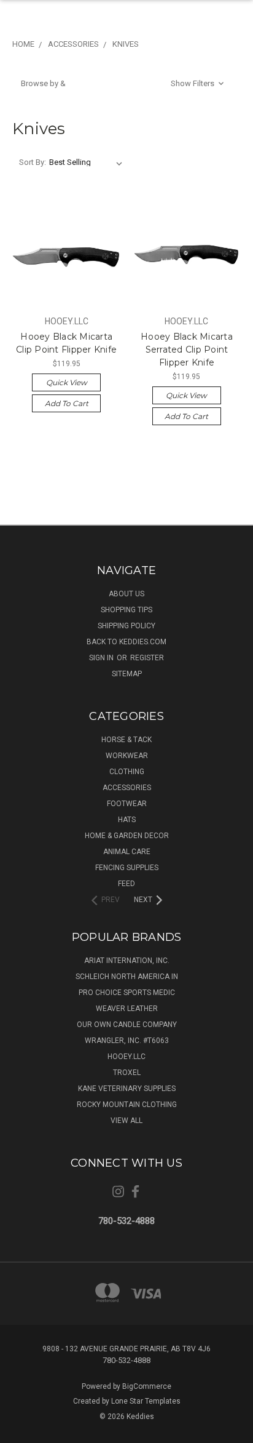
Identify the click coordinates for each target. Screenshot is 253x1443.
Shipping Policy (126, 626)
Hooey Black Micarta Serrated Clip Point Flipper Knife (187, 349)
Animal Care (126, 851)
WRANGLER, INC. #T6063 (127, 1040)
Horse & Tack (126, 739)
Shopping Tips (126, 610)
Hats (127, 819)
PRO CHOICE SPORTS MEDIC (127, 992)
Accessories (127, 787)
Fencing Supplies (126, 867)
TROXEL (127, 1072)
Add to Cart (66, 403)
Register (147, 658)
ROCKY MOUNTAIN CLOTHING (127, 1104)
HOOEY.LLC (126, 1056)
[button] (123, 83)
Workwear (127, 755)
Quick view (66, 382)
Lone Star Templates (146, 1401)
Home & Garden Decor (127, 835)
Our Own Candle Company (127, 1024)
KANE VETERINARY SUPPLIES (127, 1088)
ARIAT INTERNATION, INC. (126, 960)
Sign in (102, 658)
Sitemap (127, 674)
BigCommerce (146, 1386)
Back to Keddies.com (126, 642)
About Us (126, 594)
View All (126, 1120)
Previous (19, 1430)
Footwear (127, 803)
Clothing (126, 771)
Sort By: (32, 162)
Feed (126, 883)
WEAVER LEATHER (127, 1008)
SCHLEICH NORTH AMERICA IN (127, 976)
